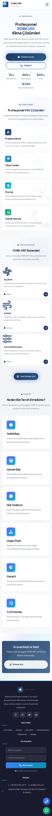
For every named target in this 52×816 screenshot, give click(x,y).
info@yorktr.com (37, 785)
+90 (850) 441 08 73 (18, 785)
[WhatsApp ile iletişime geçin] (46, 810)
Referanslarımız (43, 730)
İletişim (33, 734)
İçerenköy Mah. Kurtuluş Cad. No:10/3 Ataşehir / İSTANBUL (27, 791)
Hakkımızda (22, 734)
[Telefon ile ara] (46, 801)
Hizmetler (29, 730)
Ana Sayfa (8, 730)
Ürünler (19, 730)
